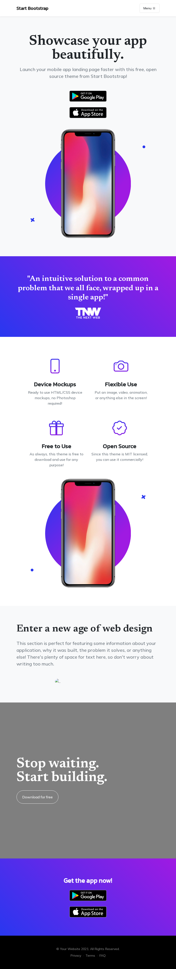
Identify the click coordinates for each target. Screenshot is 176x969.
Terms (90, 955)
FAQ (102, 955)
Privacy (76, 955)
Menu (147, 8)
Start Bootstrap (32, 8)
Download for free (37, 797)
